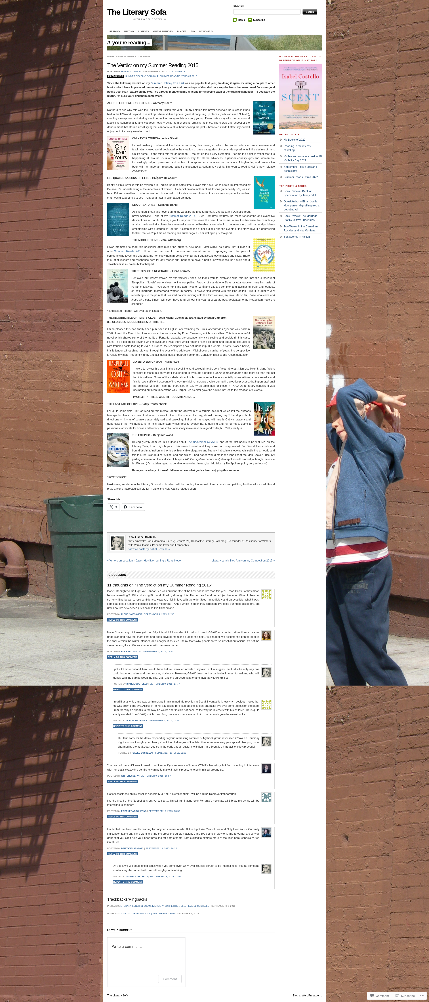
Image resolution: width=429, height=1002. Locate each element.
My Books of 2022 (294, 139)
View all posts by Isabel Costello (149, 549)
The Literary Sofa (136, 12)
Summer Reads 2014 (183, 216)
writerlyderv (130, 776)
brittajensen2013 (132, 848)
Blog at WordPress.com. (307, 995)
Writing (129, 31)
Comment (170, 979)
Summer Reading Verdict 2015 (178, 76)
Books (132, 56)
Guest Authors (163, 31)
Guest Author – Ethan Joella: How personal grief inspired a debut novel (302, 205)
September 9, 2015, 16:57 (156, 776)
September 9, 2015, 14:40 (158, 651)
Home (241, 20)
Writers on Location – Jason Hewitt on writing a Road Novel (144, 560)
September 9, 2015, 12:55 (159, 614)
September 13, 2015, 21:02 (165, 876)
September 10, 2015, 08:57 (164, 811)
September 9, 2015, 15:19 (164, 720)
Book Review (116, 56)
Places (181, 31)
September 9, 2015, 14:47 (165, 684)
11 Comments (177, 71)
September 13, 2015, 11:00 (170, 753)
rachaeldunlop (131, 651)
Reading (114, 31)
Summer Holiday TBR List (167, 83)
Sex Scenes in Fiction (297, 236)
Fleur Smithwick (131, 614)
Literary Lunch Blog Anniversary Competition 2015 (243, 560)
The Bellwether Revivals (202, 442)
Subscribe (259, 20)
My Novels (206, 31)
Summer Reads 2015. (128, 251)
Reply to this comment (122, 620)
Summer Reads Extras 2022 (301, 177)
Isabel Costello (131, 71)
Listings (143, 31)
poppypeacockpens (134, 811)
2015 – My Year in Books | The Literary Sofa (147, 913)
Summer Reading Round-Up (141, 76)
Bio (193, 31)
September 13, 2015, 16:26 (161, 848)
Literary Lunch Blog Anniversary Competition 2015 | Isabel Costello (164, 906)
